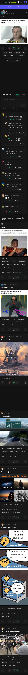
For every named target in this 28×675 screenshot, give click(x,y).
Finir (16, 454)
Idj (8, 657)
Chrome (10, 264)
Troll (23, 659)
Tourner (5, 451)
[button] (21, 2)
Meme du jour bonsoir (9, 528)
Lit (3, 616)
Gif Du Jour (16, 659)
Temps (23, 94)
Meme (5, 52)
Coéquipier (19, 507)
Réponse (10, 509)
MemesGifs (6, 261)
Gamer (18, 61)
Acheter (22, 454)
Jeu (11, 454)
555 (11, 456)
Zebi (4, 267)
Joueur (19, 608)
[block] (26, 12)
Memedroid (11, 61)
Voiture (20, 448)
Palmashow (21, 324)
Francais (13, 261)
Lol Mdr (10, 267)
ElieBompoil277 (8, 336)
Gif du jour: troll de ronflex (10, 632)
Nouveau (5, 456)
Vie (21, 504)
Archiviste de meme (8, 340)
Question (5, 504)
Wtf (10, 665)
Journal (6, 55)
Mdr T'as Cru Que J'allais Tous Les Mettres (13, 270)
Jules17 (6, 413)
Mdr (4, 272)
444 (15, 665)
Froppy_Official (9, 184)
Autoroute (17, 456)
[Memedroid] (5, 2)
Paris (14, 324)
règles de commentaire (21, 109)
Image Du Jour (16, 512)
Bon (4, 509)
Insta (24, 264)
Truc (16, 613)
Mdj (4, 448)
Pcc (16, 611)
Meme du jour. (6, 472)
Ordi (21, 611)
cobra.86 (7, 149)
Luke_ (6, 173)
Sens (16, 504)
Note (17, 94)
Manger (9, 58)
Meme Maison (20, 55)
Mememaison (6, 324)
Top (24, 52)
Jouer (17, 451)
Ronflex (5, 662)
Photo (18, 662)
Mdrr (12, 55)
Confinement (22, 261)
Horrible (22, 613)
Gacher (4, 665)
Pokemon (12, 662)
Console (10, 611)
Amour (11, 507)
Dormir (10, 613)
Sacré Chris (5, 227)
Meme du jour (6, 416)
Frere (4, 613)
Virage (11, 451)
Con (4, 264)
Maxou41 (9, 12)
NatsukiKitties (8, 195)
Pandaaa (7, 206)
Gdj (13, 657)
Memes (5, 322)
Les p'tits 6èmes (7, 288)
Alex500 (10, 123)
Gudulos (7, 114)
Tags (11, 52)
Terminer (5, 454)
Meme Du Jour (17, 58)
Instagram (17, 52)
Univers (5, 507)
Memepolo (8, 162)
